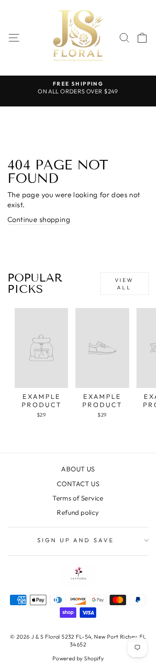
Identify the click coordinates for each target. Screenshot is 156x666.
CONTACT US (78, 484)
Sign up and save (76, 540)
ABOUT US (77, 469)
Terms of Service (78, 498)
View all (124, 284)
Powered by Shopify (78, 658)
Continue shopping (38, 219)
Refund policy (78, 512)
